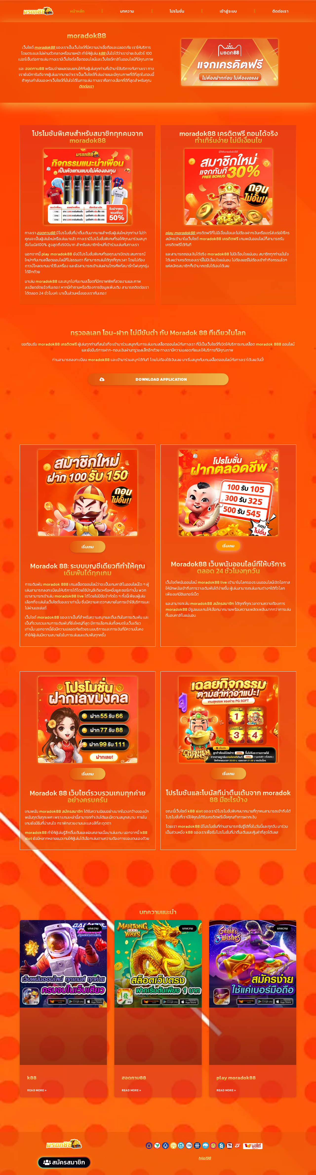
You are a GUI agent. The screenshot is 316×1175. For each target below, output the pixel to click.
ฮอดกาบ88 (134, 1077)
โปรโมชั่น (177, 11)
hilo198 (205, 1158)
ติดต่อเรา (280, 11)
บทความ (127, 11)
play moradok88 (236, 1077)
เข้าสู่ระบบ (228, 11)
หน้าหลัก (77, 11)
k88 (32, 1077)
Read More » (37, 1090)
